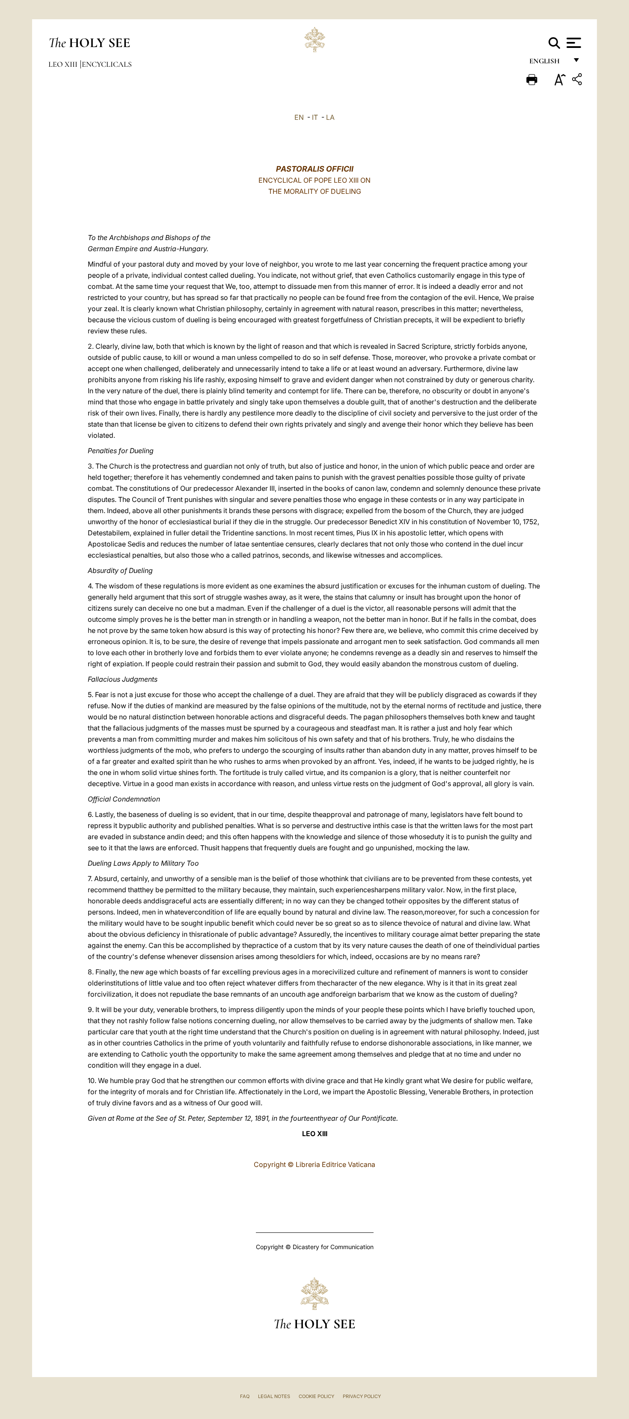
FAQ (244, 1396)
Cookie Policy (316, 1396)
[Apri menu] (572, 43)
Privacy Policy (362, 1396)
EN (299, 117)
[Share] (578, 80)
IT (315, 117)
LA (330, 117)
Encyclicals (107, 64)
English (548, 63)
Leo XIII (63, 64)
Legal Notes (274, 1396)
